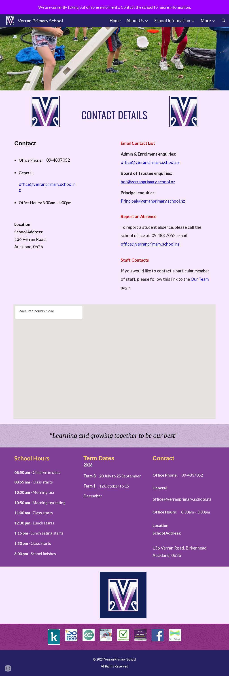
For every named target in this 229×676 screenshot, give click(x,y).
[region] (114, 7)
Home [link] (115, 20)
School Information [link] (172, 20)
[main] (114, 115)
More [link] (206, 20)
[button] (223, 20)
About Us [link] (135, 20)
